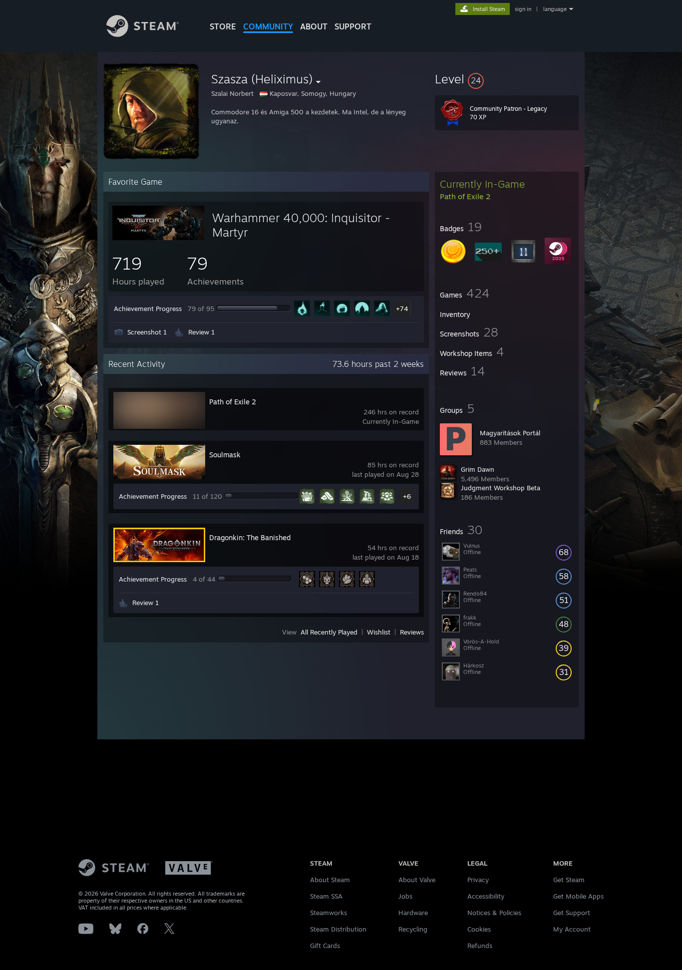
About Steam (330, 880)
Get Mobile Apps (578, 896)
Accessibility (485, 896)
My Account (572, 929)
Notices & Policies (494, 913)
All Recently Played (329, 632)
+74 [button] (402, 309)
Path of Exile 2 (232, 401)
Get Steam (569, 880)
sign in (523, 8)
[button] (507, 79)
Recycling (412, 929)
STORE (223, 26)
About (314, 26)
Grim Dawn (477, 469)
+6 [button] (407, 496)
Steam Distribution (338, 929)
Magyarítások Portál (510, 433)
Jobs (405, 896)
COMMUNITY (268, 26)
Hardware (413, 913)
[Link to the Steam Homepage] (142, 34)
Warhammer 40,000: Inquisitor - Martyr (301, 225)
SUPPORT (353, 26)
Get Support (571, 913)
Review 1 (201, 332)
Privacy (478, 880)
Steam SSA (326, 896)
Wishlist (378, 632)
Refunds (479, 946)
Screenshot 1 (147, 332)
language (555, 8)
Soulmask (225, 454)
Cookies (479, 929)
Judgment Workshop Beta (500, 488)
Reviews (412, 632)
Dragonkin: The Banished (250, 537)
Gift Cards (325, 946)
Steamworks (328, 913)
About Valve (416, 880)
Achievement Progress (148, 309)
